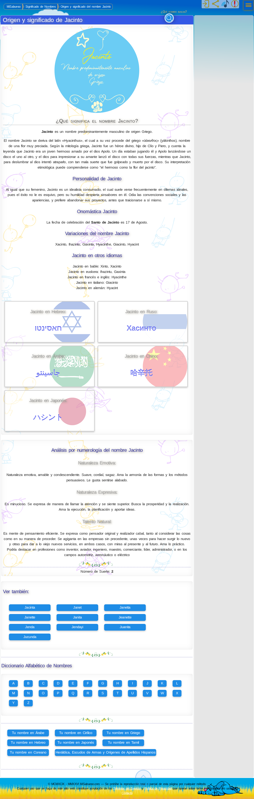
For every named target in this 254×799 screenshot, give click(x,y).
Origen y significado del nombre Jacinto (86, 6)
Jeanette (125, 617)
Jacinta (30, 607)
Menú (247, 5)
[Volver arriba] (143, 778)
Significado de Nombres (40, 6)
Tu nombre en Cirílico (75, 733)
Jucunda (29, 637)
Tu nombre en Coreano (28, 752)
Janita (77, 617)
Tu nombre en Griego (123, 733)
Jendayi (77, 627)
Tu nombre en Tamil (123, 742)
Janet (77, 607)
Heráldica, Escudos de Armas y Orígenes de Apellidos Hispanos (105, 752)
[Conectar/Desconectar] (206, 4)
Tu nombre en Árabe (28, 733)
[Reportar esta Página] (235, 4)
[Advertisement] (223, 38)
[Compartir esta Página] (215, 4)
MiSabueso (13, 6)
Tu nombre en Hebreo (28, 742)
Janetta (125, 607)
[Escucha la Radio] (225, 4)
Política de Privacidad (158, 788)
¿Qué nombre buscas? (174, 11)
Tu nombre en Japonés (75, 742)
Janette (29, 617)
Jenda (29, 627)
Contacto (127, 793)
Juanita (125, 627)
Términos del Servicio (127, 788)
